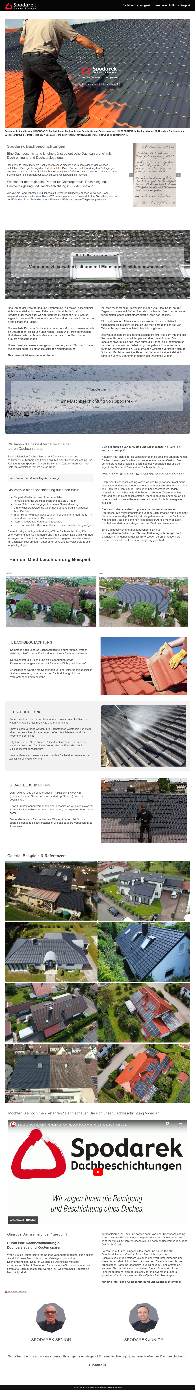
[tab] (17, 224)
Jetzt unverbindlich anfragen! (172, 5)
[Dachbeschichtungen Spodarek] (22, 5)
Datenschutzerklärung (107, 1387)
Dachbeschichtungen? (136, 5)
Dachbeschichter (17, 224)
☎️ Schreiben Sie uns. (16, 1291)
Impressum (118, 1387)
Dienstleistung (42, 224)
